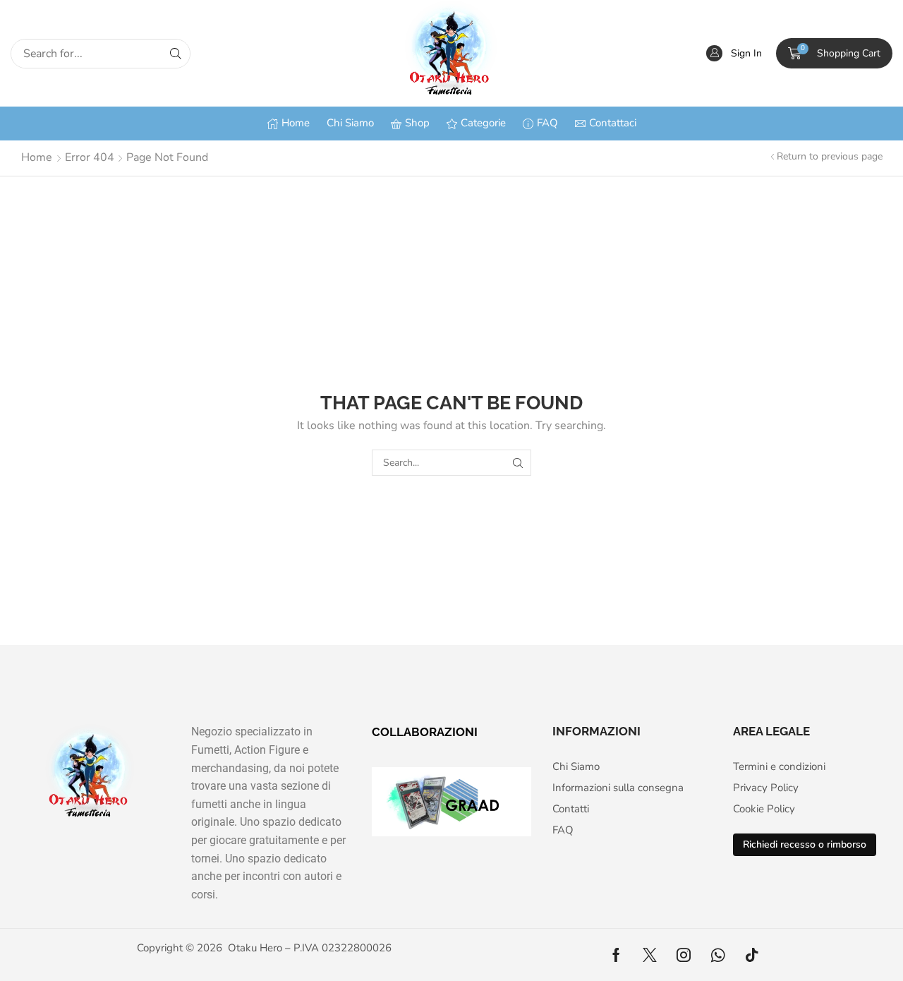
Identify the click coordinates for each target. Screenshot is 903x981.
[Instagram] (684, 955)
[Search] (176, 54)
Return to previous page (830, 156)
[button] (734, 53)
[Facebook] (616, 955)
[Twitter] (650, 955)
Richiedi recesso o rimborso (804, 844)
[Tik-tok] (752, 955)
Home (36, 157)
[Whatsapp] (717, 955)
